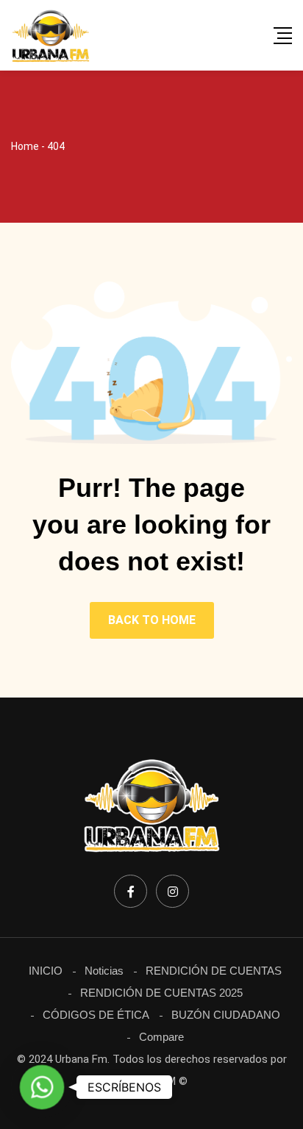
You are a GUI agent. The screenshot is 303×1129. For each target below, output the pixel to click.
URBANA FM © (152, 1081)
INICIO (46, 970)
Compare (161, 1037)
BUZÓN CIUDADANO (225, 1014)
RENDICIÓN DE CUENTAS (214, 970)
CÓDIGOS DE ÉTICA (96, 1014)
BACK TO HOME (152, 620)
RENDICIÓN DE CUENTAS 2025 (161, 992)
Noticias (104, 970)
